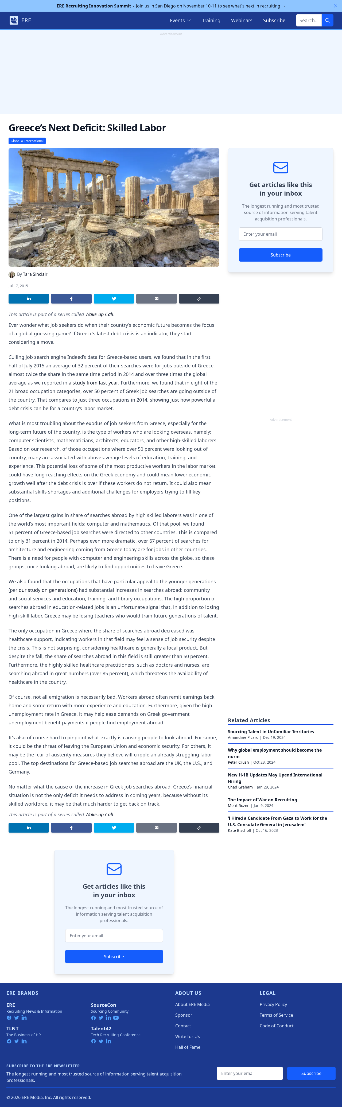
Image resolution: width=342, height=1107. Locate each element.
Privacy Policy (273, 1004)
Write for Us (187, 1036)
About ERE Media (192, 1004)
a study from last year (93, 382)
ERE (10, 1005)
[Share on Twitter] (114, 299)
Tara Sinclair (35, 274)
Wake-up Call (99, 314)
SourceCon (103, 1005)
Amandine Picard (243, 737)
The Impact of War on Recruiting (262, 800)
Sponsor (183, 1015)
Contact (183, 1026)
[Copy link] (199, 299)
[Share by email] (156, 299)
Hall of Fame (187, 1047)
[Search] (327, 20)
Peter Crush (238, 762)
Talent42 (101, 1028)
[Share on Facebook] (71, 299)
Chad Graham (240, 787)
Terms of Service (276, 1015)
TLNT (12, 1028)
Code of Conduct (277, 1026)
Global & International (27, 141)
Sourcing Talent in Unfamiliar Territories (271, 732)
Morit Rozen (239, 805)
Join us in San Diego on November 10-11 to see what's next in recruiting (171, 6)
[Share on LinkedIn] (29, 299)
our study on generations (47, 590)
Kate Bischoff (239, 830)
